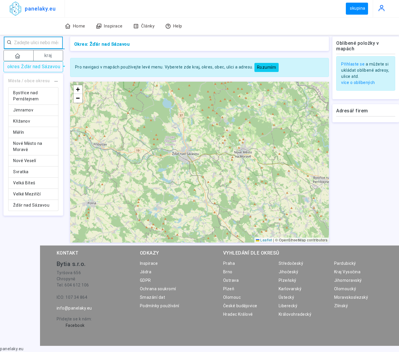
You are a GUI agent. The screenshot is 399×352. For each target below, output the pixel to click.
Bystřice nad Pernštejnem (26, 95)
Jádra (146, 271)
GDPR (145, 280)
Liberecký (288, 305)
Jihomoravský (348, 280)
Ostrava (231, 280)
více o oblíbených (358, 82)
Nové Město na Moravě (27, 146)
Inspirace (149, 263)
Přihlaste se (353, 64)
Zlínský (341, 305)
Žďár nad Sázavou (31, 205)
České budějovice (240, 305)
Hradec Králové (238, 314)
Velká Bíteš (24, 183)
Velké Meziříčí (27, 194)
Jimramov (23, 110)
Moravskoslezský (351, 297)
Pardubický (345, 263)
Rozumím (266, 67)
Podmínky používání (159, 305)
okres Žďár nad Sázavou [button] (34, 66)
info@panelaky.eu (74, 308)
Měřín (18, 132)
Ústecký (286, 297)
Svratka (21, 171)
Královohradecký (295, 314)
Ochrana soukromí (158, 288)
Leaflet (265, 239)
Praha (229, 263)
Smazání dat (152, 297)
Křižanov (21, 121)
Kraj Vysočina (347, 271)
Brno (228, 271)
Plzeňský (287, 280)
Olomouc (232, 297)
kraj (48, 55)
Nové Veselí (24, 160)
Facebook (75, 325)
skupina (357, 8)
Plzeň (229, 288)
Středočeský (291, 263)
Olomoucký (345, 288)
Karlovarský (290, 288)
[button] (78, 89)
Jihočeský (289, 271)
